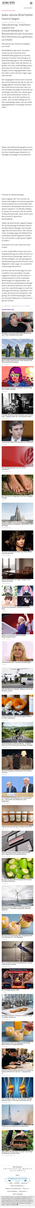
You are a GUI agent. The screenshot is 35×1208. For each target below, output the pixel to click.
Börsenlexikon (17, 1167)
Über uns (25, 1188)
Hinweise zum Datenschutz (13, 1188)
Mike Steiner (22, 1191)
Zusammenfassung (6, 10)
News (11, 1183)
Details (7, 1204)
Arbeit (13, 10)
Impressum (24, 1183)
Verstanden (13, 1204)
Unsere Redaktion (12, 1191)
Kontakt (17, 1183)
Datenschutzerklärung (16, 1186)
